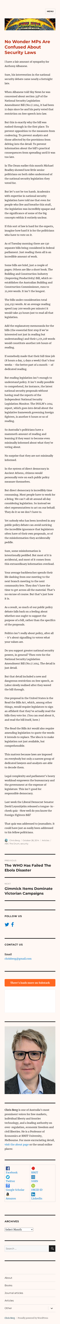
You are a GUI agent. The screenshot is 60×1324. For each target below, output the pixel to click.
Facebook (12, 1172)
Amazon (11, 1198)
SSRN (34, 1181)
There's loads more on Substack (30, 982)
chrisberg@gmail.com (18, 958)
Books (8, 1285)
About (8, 1277)
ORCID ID (36, 1189)
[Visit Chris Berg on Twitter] (7, 925)
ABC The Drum (12, 843)
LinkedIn (36, 1198)
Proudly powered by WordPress (33, 1318)
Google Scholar (15, 1189)
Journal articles (14, 1293)
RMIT (34, 1172)
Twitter (10, 1181)
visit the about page (17, 1144)
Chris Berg (14, 840)
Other (8, 1308)
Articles (45, 840)
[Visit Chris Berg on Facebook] (12, 925)
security (24, 843)
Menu (50, 11)
